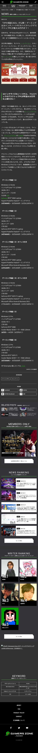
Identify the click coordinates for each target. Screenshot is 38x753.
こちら (23, 366)
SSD (7, 195)
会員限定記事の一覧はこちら (19, 461)
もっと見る (19, 541)
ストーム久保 (27, 694)
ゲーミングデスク (30, 111)
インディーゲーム (27, 691)
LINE (24, 394)
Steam (27, 683)
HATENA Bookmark (9, 394)
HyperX (20, 135)
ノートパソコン (25, 43)
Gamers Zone (5, 9)
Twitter (25, 390)
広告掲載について (19, 720)
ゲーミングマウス (10, 135)
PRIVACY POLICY (19, 713)
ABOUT (19, 705)
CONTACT (19, 716)
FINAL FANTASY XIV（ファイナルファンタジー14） (27, 687)
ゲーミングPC (7, 56)
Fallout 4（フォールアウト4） (10, 691)
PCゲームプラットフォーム (10, 683)
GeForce (4, 198)
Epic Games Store (10, 686)
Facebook (7, 390)
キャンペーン (15, 378)
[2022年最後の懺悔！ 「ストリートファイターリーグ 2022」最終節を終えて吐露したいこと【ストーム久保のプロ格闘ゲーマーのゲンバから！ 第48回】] (19, 443)
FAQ (19, 709)
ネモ (10, 694)
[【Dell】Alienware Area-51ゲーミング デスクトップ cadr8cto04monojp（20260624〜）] (19, 658)
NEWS (11, 9)
